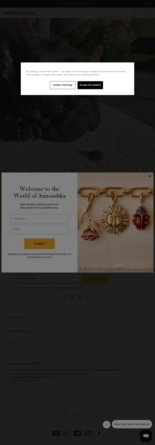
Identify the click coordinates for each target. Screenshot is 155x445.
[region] (77, 79)
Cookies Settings (62, 85)
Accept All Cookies (90, 85)
